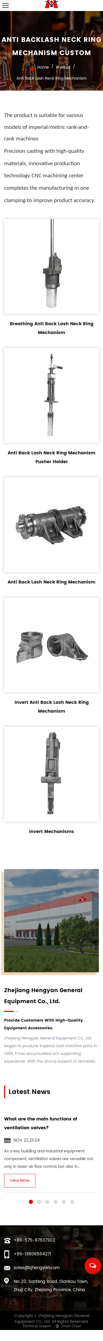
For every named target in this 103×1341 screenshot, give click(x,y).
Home (43, 67)
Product (63, 67)
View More (20, 1180)
